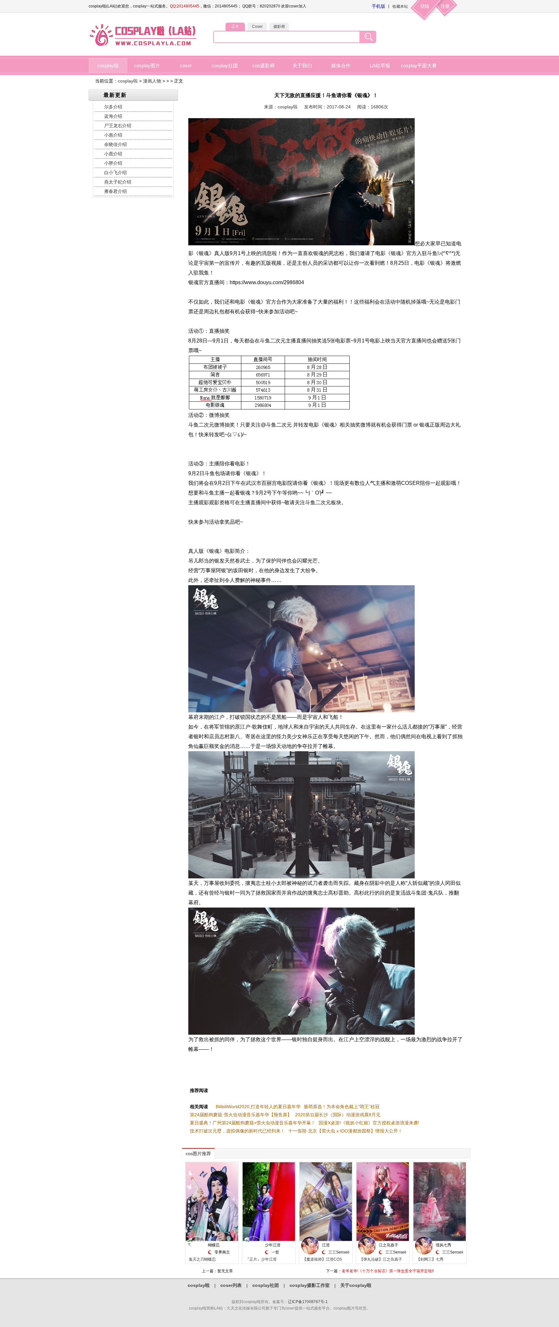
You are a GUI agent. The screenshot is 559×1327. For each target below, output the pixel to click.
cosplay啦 (108, 65)
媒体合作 (341, 65)
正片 (235, 26)
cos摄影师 (263, 65)
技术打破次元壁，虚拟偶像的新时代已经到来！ (237, 1130)
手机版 (378, 6)
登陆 (424, 6)
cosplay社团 (225, 65)
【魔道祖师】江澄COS (322, 1259)
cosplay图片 (147, 65)
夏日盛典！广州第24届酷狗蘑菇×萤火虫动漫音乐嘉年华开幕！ (252, 1122)
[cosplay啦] (144, 45)
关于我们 (302, 65)
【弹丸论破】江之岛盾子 (380, 1259)
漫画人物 (152, 81)
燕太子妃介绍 (117, 181)
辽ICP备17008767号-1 (308, 1301)
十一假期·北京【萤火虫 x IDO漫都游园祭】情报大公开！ (345, 1130)
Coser (257, 26)
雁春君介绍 (115, 191)
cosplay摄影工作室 (310, 1285)
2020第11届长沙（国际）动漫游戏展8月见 (337, 1114)
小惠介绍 (113, 135)
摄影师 (279, 26)
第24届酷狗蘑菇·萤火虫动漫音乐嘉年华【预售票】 (241, 1114)
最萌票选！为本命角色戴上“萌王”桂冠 (341, 1106)
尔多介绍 (113, 106)
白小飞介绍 (115, 172)
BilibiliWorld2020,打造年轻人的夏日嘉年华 (258, 1106)
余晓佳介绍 (115, 144)
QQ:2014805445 (184, 6)
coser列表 (231, 1285)
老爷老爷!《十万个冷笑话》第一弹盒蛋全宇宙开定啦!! (388, 1271)
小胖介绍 (113, 163)
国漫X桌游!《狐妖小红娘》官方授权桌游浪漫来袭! (369, 1122)
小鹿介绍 (113, 153)
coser (186, 65)
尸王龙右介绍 (117, 125)
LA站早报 (380, 65)
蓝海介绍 (113, 116)
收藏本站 (400, 6)
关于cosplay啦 (355, 1285)
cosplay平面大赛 (419, 65)
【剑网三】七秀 (430, 1259)
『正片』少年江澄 (261, 1259)
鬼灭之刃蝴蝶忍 (202, 1259)
